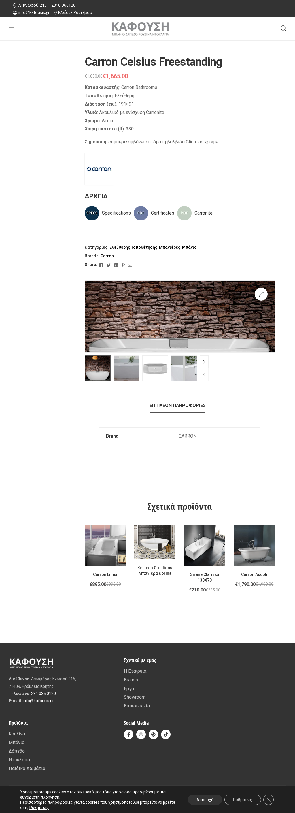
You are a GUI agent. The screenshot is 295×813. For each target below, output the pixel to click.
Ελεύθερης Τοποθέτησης (133, 247)
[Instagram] (141, 734)
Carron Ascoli (254, 574)
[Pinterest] (153, 734)
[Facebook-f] (128, 734)
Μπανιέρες (169, 247)
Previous (204, 374)
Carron (107, 256)
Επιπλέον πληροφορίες (177, 405)
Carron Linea (105, 574)
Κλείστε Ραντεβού (75, 12)
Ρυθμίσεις (39, 807)
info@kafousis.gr (38, 700)
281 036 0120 (43, 693)
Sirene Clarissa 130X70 (204, 577)
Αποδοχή (204, 799)
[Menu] (11, 29)
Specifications (116, 213)
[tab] (177, 406)
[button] (261, 294)
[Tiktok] (166, 734)
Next (204, 361)
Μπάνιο (189, 247)
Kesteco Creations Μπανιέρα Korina (154, 570)
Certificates (162, 213)
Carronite (203, 213)
